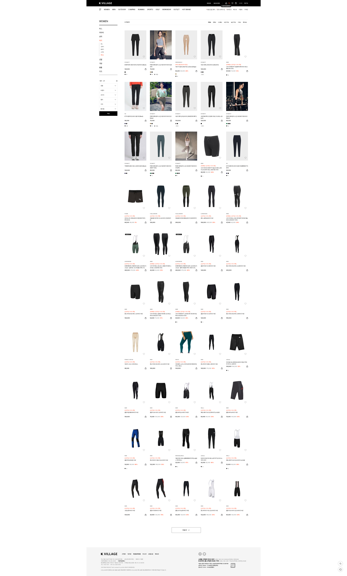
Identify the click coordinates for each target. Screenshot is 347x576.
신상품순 (220, 22)
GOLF (158, 9)
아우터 (101, 32)
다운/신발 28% (211, 9)
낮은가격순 (226, 22)
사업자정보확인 (121, 561)
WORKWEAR (166, 9)
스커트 (102, 52)
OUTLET (176, 9)
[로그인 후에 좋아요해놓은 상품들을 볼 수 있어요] (232, 3)
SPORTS (150, 9)
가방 (100, 63)
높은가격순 (233, 22)
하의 (100, 40)
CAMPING (131, 9)
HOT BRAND (186, 9)
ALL (100, 28)
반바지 (102, 49)
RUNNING (141, 9)
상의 (100, 36)
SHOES (229, 9)
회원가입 (246, 3)
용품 (100, 67)
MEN (113, 9)
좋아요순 (245, 22)
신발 (100, 59)
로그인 (240, 3)
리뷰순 (239, 22)
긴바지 (102, 46)
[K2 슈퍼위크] (221, 9)
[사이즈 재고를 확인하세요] (145, 69)
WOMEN (107, 9)
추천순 (209, 22)
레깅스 (102, 54)
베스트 (235, 9)
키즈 (100, 71)
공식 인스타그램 (200, 554)
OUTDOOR (122, 9)
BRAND (209, 3)
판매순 (214, 22)
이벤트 (240, 9)
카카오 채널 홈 (204, 554)
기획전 (246, 9)
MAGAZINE (217, 3)
